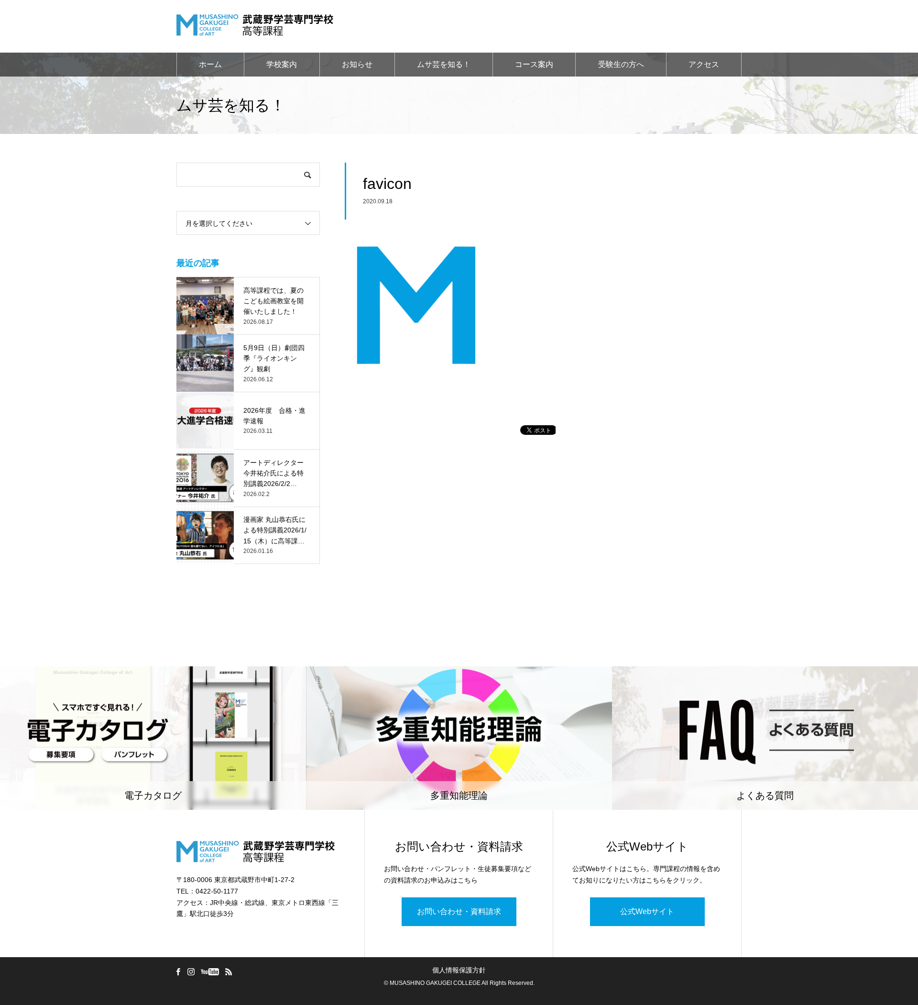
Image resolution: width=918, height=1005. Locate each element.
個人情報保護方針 (459, 970)
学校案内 (281, 64)
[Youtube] (209, 971)
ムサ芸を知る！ (443, 64)
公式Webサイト (647, 911)
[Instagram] (191, 971)
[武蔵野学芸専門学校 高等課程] (254, 26)
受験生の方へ (621, 64)
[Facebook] (178, 971)
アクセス (703, 64)
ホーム (210, 64)
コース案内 (534, 64)
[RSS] (228, 971)
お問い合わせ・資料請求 (459, 911)
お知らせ (357, 64)
